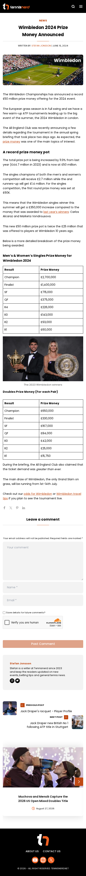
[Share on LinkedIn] (25, 509)
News (43, 20)
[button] (7, 782)
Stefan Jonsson (41, 45)
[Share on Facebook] (6, 509)
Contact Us (51, 851)
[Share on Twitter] (12, 509)
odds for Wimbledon (38, 494)
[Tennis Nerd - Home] (27, 7)
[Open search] (73, 7)
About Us (32, 851)
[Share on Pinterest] (19, 509)
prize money (11, 142)
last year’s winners (56, 212)
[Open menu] (80, 6)
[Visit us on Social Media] (35, 860)
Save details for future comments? (25, 612)
